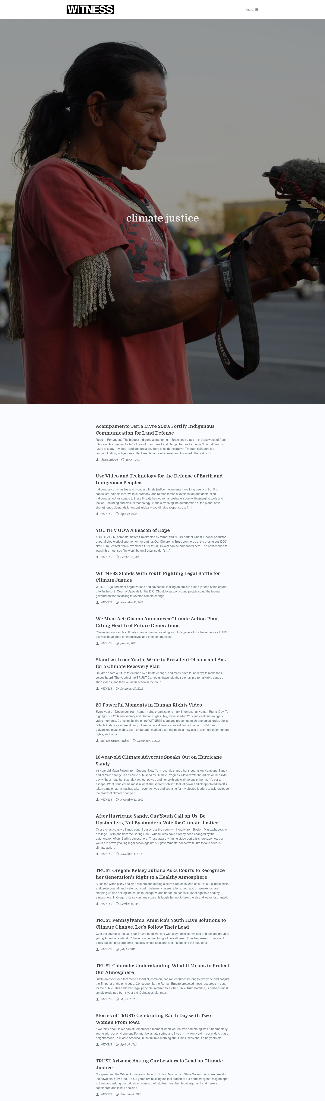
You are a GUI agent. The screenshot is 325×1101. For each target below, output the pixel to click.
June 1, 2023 (132, 460)
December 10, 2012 (148, 741)
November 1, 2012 (131, 854)
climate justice (162, 218)
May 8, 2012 (127, 999)
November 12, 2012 (131, 800)
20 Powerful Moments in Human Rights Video (149, 705)
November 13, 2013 (131, 602)
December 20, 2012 (131, 689)
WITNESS (106, 514)
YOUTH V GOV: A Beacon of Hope (133, 530)
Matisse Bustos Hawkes (114, 741)
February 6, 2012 (130, 1094)
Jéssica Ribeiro (109, 460)
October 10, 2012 (130, 904)
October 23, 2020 (130, 557)
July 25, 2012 (127, 949)
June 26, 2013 (128, 643)
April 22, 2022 (128, 514)
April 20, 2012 (128, 1044)
